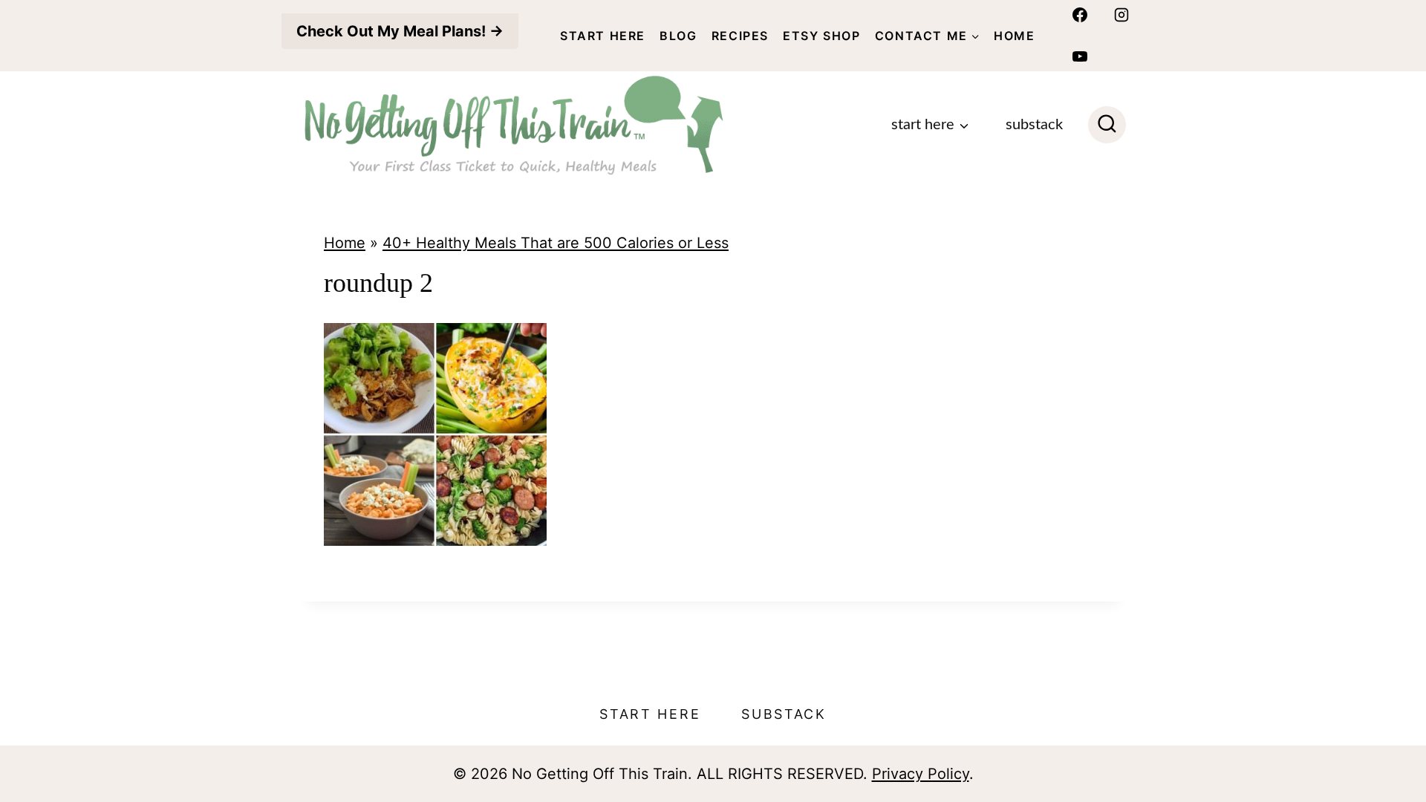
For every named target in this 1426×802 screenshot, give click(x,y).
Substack (1034, 124)
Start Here (602, 35)
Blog (678, 35)
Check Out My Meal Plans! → (400, 31)
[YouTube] (1080, 56)
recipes (740, 35)
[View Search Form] (1107, 125)
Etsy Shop (821, 35)
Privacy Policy (920, 774)
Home (1014, 35)
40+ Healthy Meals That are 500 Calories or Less (555, 243)
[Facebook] (1080, 15)
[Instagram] (1121, 15)
